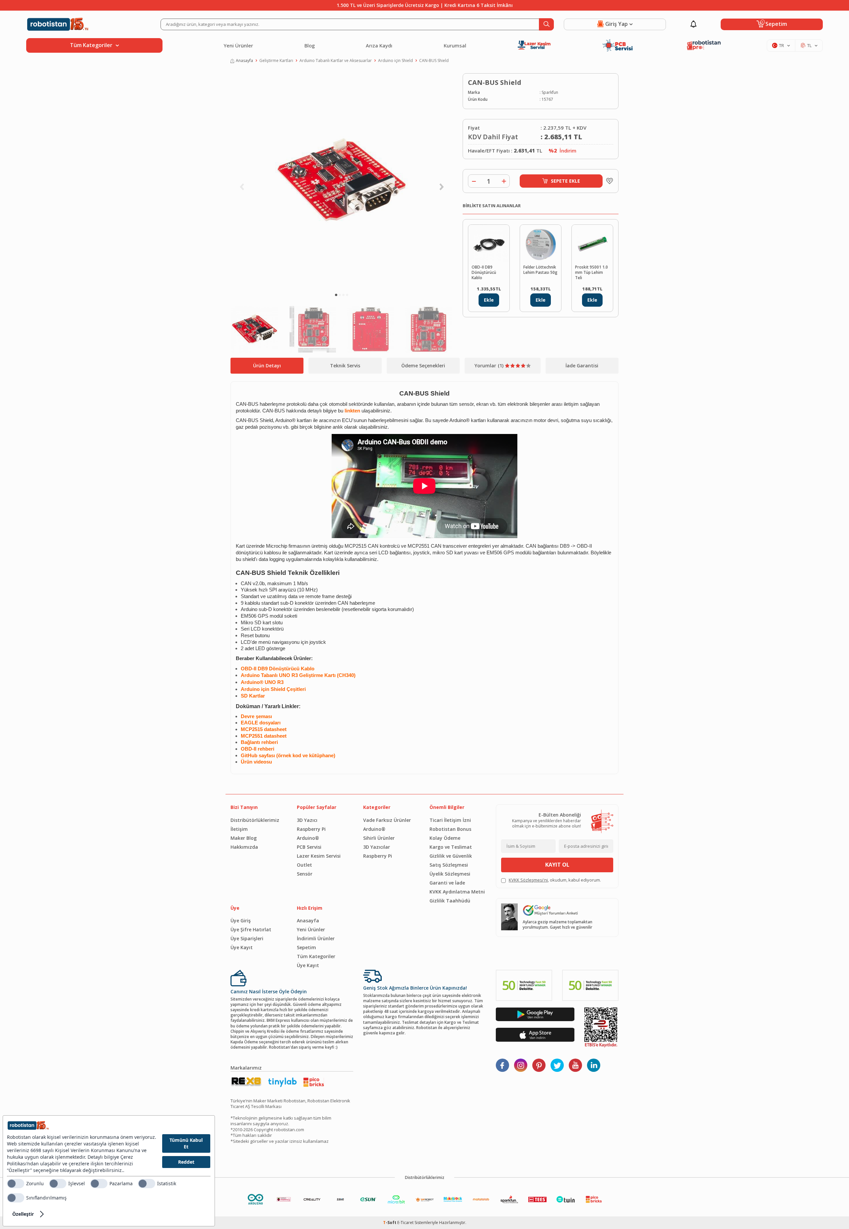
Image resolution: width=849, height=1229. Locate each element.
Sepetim (306, 947)
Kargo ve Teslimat (450, 847)
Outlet (304, 865)
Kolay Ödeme (444, 838)
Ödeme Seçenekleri (423, 365)
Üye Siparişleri (246, 938)
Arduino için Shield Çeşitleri (273, 689)
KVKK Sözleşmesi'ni (528, 880)
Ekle (489, 300)
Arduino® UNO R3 (262, 682)
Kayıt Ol (557, 864)
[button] (336, 295)
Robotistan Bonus (450, 829)
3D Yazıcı (307, 820)
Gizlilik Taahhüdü (449, 900)
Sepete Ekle (565, 181)
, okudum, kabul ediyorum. (555, 880)
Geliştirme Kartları (276, 60)
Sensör (304, 874)
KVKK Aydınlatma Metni (457, 892)
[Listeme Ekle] (608, 181)
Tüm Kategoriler (316, 956)
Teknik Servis (345, 365)
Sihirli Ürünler (379, 838)
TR (781, 45)
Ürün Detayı (267, 365)
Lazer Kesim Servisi (319, 856)
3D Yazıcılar (376, 847)
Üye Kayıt (241, 947)
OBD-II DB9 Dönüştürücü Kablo (484, 272)
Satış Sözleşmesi (448, 865)
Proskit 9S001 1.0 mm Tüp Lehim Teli (591, 272)
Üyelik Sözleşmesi (449, 874)
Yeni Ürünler (238, 45)
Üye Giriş (240, 920)
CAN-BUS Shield (434, 60)
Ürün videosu (256, 762)
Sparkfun (550, 92)
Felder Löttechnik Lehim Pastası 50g (540, 270)
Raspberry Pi (311, 829)
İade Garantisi (581, 365)
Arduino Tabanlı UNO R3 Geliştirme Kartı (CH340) (298, 675)
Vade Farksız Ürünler (387, 820)
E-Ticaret (405, 1222)
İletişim (239, 829)
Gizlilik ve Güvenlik (450, 856)
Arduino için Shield (395, 60)
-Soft (390, 1222)
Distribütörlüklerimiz (254, 820)
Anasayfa (244, 60)
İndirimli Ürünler (316, 938)
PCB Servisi (309, 847)
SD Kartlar (253, 696)
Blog (309, 45)
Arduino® (308, 838)
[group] (341, 181)
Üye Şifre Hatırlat (250, 929)
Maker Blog (243, 838)
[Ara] (546, 24)
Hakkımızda (244, 847)
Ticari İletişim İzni (450, 820)
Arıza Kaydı (379, 45)
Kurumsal (455, 45)
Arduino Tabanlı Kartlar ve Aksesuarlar (335, 60)
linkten (352, 410)
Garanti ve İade (447, 883)
